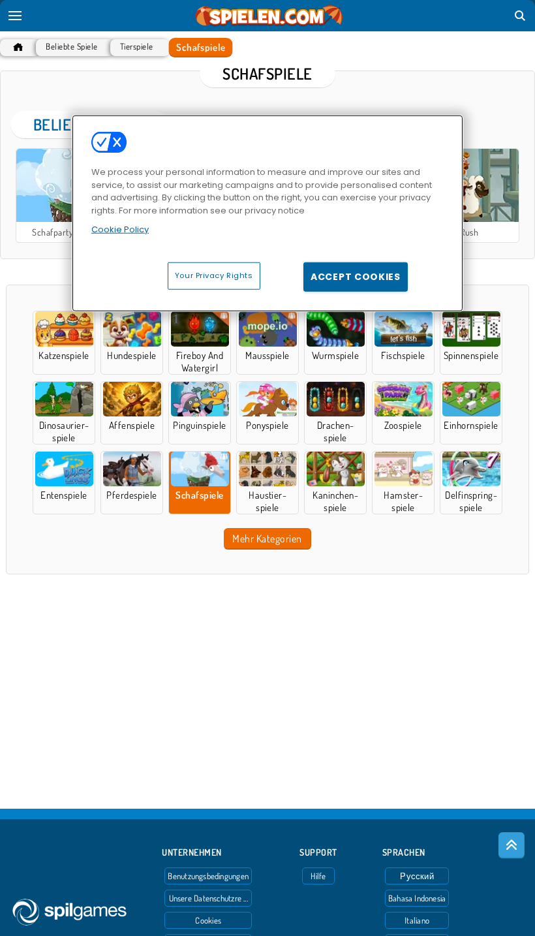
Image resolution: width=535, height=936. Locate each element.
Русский (417, 876)
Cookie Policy (120, 229)
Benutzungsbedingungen (208, 876)
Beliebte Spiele (71, 46)
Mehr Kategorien (266, 538)
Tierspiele (136, 46)
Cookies (208, 920)
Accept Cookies (356, 276)
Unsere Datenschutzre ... (208, 898)
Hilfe (318, 876)
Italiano (417, 920)
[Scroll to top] (511, 845)
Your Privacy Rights (214, 275)
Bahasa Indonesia (417, 898)
